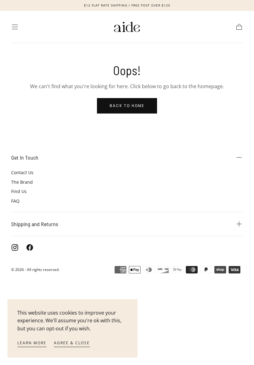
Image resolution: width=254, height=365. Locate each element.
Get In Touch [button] (24, 157)
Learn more (31, 343)
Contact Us (22, 172)
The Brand (22, 182)
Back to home (127, 105)
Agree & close (72, 343)
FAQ (15, 201)
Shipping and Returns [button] (34, 224)
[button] (15, 27)
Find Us (19, 191)
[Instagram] (15, 247)
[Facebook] (30, 247)
